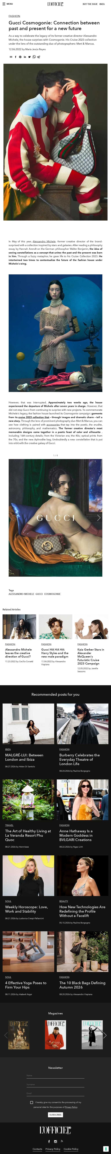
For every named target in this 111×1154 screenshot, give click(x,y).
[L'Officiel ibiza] (55, 4)
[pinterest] (20, 57)
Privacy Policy (71, 1107)
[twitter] (29, 57)
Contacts (37, 1149)
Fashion (14, 16)
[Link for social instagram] (55, 1142)
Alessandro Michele (44, 241)
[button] (99, 518)
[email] (11, 57)
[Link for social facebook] (49, 1142)
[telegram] (38, 57)
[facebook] (15, 57)
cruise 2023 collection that (33, 417)
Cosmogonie (52, 594)
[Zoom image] (55, 333)
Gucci (39, 594)
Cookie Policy (71, 1149)
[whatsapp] (34, 57)
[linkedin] (25, 57)
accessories (53, 424)
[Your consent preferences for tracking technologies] (106, 1149)
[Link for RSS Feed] (61, 1141)
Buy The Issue (90, 4)
